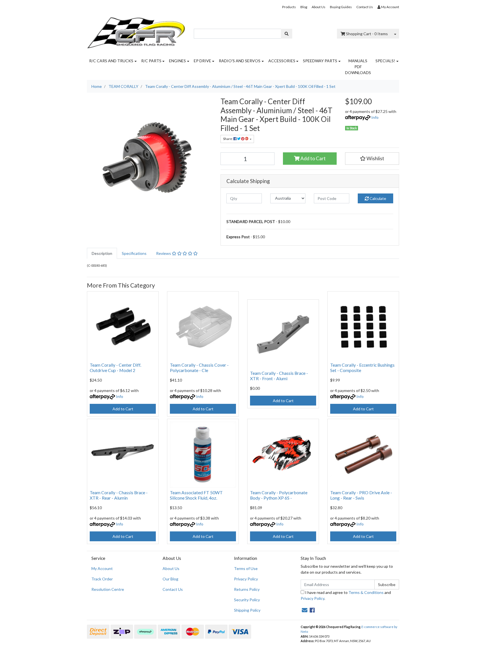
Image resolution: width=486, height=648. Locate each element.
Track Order (102, 578)
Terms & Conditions (366, 592)
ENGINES (177, 60)
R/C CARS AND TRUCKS (111, 60)
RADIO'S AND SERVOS (239, 60)
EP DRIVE (202, 60)
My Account (102, 568)
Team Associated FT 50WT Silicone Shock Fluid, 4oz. (196, 495)
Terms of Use (246, 568)
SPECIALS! (385, 60)
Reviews (164, 253)
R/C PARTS (151, 60)
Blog (303, 7)
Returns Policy (247, 589)
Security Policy (247, 599)
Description (102, 253)
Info (375, 117)
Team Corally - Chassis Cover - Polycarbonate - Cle (199, 367)
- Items (367, 33)
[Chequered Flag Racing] (136, 30)
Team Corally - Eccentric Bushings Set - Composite (362, 367)
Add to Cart (313, 158)
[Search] (286, 34)
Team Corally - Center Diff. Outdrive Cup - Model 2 (115, 367)
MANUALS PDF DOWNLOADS (358, 66)
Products (289, 7)
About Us (318, 7)
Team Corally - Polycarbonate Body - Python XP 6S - (278, 495)
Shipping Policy (247, 610)
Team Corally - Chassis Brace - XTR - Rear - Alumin (119, 495)
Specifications (134, 253)
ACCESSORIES (281, 60)
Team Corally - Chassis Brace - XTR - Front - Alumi (279, 375)
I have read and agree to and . (346, 595)
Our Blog (170, 578)
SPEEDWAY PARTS (320, 60)
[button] (372, 158)
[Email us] (304, 610)
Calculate (377, 198)
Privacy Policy (246, 578)
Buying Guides (341, 7)
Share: (228, 139)
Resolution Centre (107, 589)
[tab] (102, 253)
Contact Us (364, 7)
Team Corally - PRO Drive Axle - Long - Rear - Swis (361, 495)
